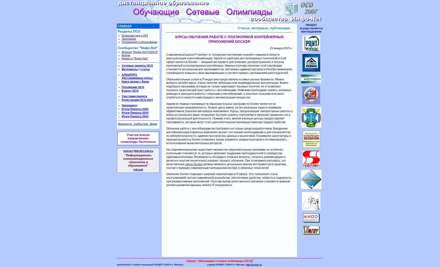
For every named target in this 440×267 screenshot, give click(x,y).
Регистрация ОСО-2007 (137, 100)
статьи (145, 69)
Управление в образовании (139, 42)
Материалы (130, 69)
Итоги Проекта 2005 (135, 112)
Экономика (129, 38)
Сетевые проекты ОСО (137, 65)
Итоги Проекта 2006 (135, 109)
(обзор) (138, 169)
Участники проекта (134, 96)
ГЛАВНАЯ (125, 26)
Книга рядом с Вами (135, 81)
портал (128, 151)
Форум (126, 55)
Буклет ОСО (130, 90)
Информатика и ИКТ (135, 35)
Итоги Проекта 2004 (135, 116)
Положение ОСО (133, 87)
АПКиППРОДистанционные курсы (137, 76)
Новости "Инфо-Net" (135, 58)
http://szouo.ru (254, 264)
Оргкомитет (130, 105)
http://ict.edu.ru (143, 151)
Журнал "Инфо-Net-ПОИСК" (140, 52)
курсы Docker (194, 164)
